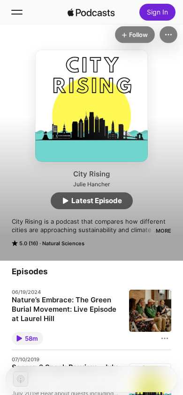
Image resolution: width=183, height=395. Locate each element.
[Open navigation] (17, 12)
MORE (163, 230)
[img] (91, 12)
